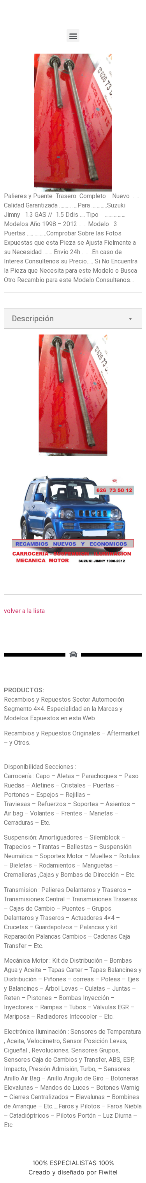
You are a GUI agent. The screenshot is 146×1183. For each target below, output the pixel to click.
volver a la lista (24, 611)
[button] (73, 35)
